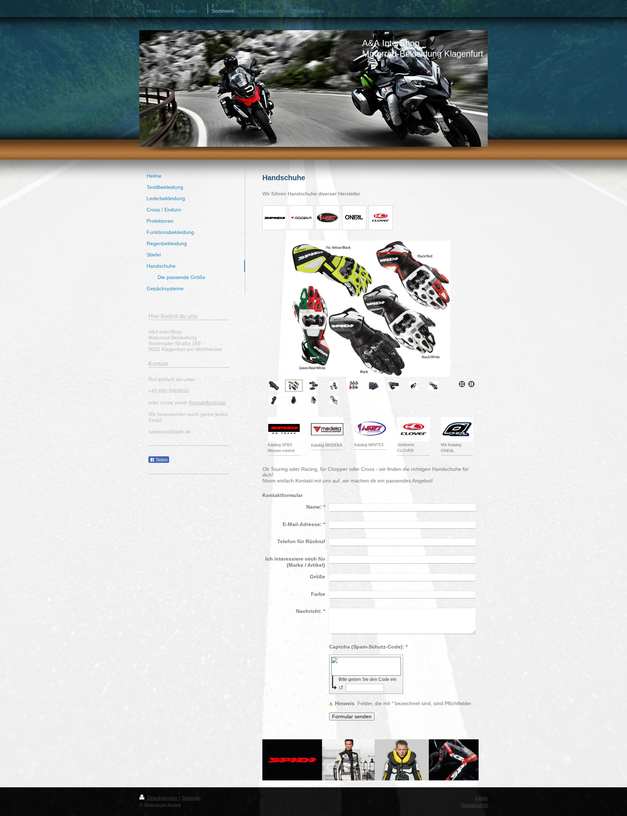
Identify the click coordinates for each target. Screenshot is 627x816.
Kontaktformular (207, 402)
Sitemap (191, 798)
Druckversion (162, 798)
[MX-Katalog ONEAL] (457, 429)
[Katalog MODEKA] (327, 429)
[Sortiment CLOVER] (413, 429)
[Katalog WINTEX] (370, 429)
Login (481, 798)
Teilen (161, 459)
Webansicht (474, 805)
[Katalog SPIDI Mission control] (284, 429)
